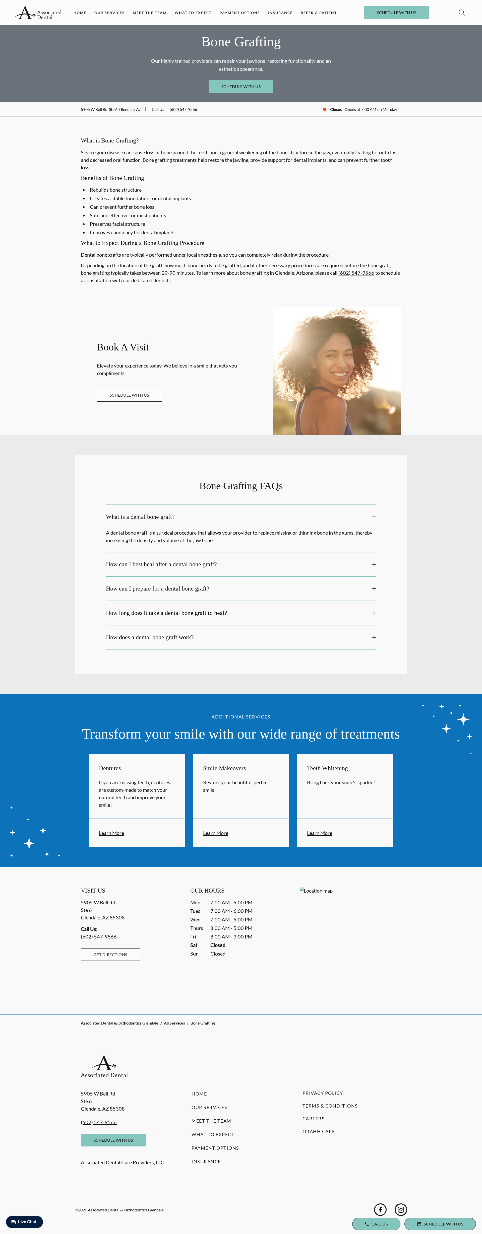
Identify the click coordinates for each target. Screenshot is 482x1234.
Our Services (109, 13)
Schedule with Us (396, 12)
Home (80, 13)
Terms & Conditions (330, 1106)
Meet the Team (150, 13)
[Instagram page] (401, 1209)
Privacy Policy (323, 1093)
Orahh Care (319, 1131)
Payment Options (240, 13)
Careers (314, 1118)
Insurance (280, 13)
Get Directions (110, 954)
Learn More (111, 833)
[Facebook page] (380, 1209)
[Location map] (350, 940)
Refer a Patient (319, 13)
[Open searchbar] (461, 12)
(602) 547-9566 (183, 109)
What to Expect (193, 13)
